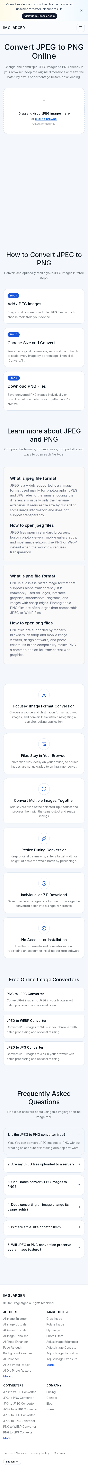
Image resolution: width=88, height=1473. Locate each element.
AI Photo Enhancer (15, 1341)
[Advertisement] (44, 183)
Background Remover (18, 1353)
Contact (51, 1397)
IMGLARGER (14, 28)
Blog (49, 1403)
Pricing (51, 1392)
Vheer (50, 1409)
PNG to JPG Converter (18, 1432)
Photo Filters (54, 1336)
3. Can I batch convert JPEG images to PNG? (44, 1184)
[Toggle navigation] (81, 28)
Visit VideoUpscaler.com (39, 16)
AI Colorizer (11, 1359)
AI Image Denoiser (15, 1336)
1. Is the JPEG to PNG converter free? (44, 1134)
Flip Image (53, 1330)
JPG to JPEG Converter (19, 1403)
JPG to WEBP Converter (19, 1392)
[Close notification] (81, 10)
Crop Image (54, 1318)
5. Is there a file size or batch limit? (44, 1227)
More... (8, 1376)
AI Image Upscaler (15, 1324)
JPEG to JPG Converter (19, 1415)
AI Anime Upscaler (15, 1330)
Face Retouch (12, 1347)
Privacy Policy (40, 1453)
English (10, 1461)
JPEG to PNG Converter (19, 1421)
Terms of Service (15, 1453)
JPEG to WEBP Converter (20, 1409)
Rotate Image (55, 1324)
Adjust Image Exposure (61, 1359)
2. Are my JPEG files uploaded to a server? (44, 1164)
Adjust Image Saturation (62, 1353)
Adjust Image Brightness (62, 1341)
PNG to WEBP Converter (19, 1426)
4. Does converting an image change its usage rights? (44, 1207)
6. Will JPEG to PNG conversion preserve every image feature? (44, 1247)
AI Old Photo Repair (16, 1364)
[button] (44, 111)
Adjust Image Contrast (61, 1347)
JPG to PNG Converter (18, 1397)
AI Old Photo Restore (17, 1370)
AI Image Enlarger (15, 1318)
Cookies (59, 1453)
